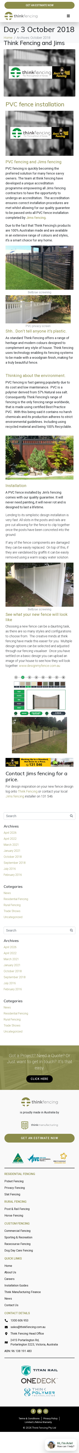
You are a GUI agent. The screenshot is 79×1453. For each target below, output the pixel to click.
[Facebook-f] (33, 1411)
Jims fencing (36, 218)
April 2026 (10, 832)
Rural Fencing (12, 905)
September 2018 (15, 863)
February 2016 (13, 875)
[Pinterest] (39, 1411)
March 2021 (11, 844)
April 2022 (10, 838)
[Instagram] (45, 1411)
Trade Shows (12, 911)
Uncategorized (13, 917)
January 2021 (12, 850)
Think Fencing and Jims (34, 42)
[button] (68, 16)
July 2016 (10, 869)
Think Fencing (27, 791)
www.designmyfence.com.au (39, 666)
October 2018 (13, 856)
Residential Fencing (16, 899)
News (7, 893)
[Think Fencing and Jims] (39, 73)
